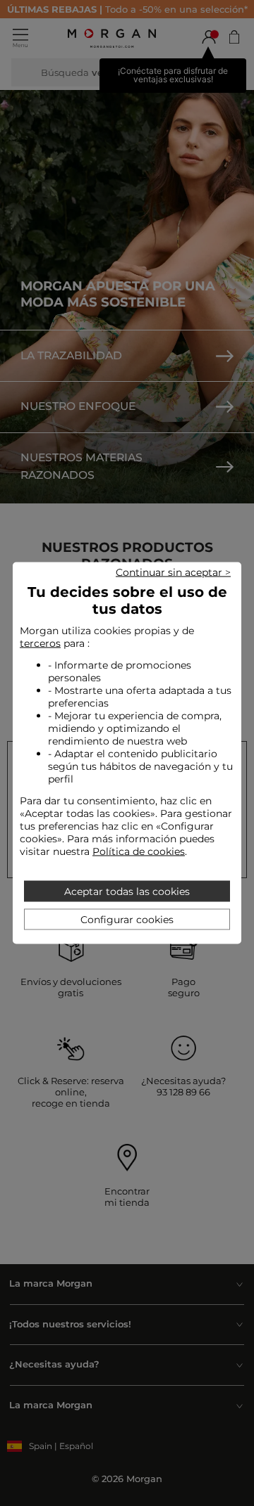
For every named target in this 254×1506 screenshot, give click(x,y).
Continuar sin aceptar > (173, 572)
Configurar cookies (127, 919)
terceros (40, 643)
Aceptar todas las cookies (127, 891)
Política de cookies (138, 851)
